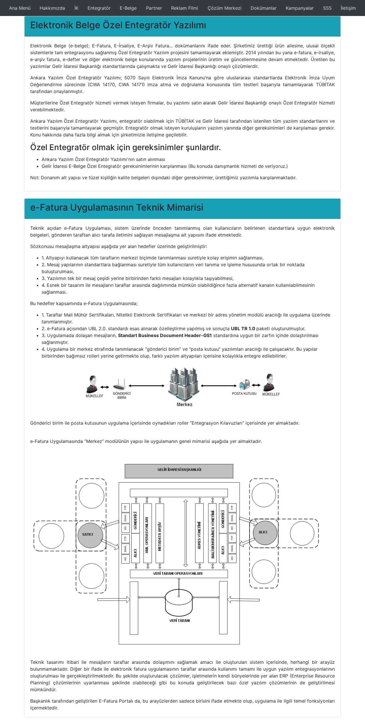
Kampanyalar (300, 8)
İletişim (348, 8)
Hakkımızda (52, 8)
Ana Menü (20, 8)
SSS (327, 8)
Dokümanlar (264, 8)
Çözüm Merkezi (225, 8)
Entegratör (99, 8)
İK (76, 8)
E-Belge (128, 8)
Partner (154, 8)
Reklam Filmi (184, 8)
